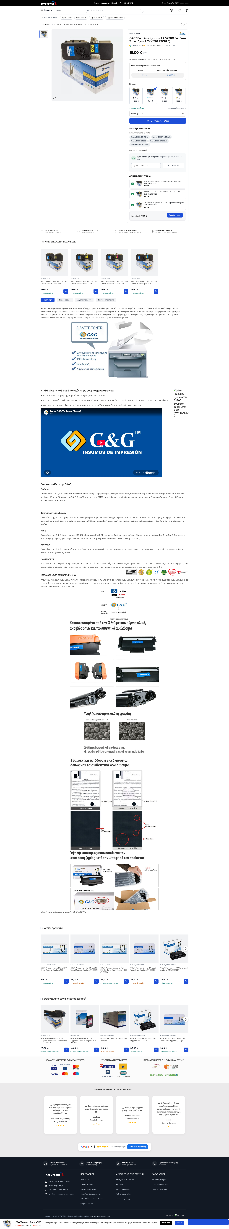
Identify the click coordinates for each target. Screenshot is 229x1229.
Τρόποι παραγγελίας (123, 1194)
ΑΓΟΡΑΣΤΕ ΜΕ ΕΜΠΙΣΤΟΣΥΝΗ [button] (130, 1174)
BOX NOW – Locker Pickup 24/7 (93, 1199)
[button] (171, 10)
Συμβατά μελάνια (96, 18)
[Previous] (56, 65)
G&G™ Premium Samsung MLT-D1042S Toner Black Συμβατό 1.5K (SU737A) (113, 970)
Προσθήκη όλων (174, 215)
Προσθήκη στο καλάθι (159, 121)
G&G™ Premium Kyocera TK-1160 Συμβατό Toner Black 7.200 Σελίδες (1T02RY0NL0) (54, 1041)
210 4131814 (53, 1190)
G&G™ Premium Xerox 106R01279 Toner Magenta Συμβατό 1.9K (54, 969)
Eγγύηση (119, 1185)
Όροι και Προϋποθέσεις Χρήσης (101, 1216)
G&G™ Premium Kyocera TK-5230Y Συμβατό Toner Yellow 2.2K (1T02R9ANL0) (84, 282)
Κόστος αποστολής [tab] (106, 300)
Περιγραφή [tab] (47, 300)
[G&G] (182, 33)
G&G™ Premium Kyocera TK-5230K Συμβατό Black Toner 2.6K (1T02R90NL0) (54, 282)
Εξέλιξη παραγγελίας (181, 3)
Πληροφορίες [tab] (64, 300)
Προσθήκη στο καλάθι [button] (65, 291)
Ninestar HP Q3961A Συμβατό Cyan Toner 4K (113, 1040)
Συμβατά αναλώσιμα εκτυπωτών (74, 24)
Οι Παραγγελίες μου (159, 1189)
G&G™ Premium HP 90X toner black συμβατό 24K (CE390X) (174, 969)
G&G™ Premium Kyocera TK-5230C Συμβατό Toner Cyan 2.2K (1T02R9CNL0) (144, 282)
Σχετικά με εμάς (87, 1185)
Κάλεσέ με (175, 166)
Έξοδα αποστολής (123, 1189)
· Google (146, 46)
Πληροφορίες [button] (87, 1174)
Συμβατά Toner (67, 18)
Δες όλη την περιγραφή (138, 150)
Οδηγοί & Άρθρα (87, 1204)
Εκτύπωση (57, 24)
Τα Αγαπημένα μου (159, 1180)
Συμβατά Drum (81, 18)
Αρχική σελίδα (46, 24)
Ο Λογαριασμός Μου (160, 1185)
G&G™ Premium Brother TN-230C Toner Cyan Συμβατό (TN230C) (143, 969)
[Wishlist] (179, 10)
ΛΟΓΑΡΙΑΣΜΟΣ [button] (158, 1174)
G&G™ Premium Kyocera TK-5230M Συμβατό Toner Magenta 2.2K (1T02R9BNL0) (114, 282)
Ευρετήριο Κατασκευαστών (91, 1194)
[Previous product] (186, 24)
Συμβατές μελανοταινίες (115, 18)
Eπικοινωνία (85, 1180)
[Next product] (182, 24)
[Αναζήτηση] (140, 10)
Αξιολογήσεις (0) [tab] (84, 300)
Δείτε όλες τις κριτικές (137, 1147)
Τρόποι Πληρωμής (168, 3)
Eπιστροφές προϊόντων (125, 1180)
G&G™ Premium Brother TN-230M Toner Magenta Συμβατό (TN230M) (84, 969)
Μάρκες (59, 10)
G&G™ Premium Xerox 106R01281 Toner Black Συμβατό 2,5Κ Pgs (172, 1040)
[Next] (119, 65)
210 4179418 (63, 1190)
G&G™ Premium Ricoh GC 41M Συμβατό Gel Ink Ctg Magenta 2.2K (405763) (83, 1041)
